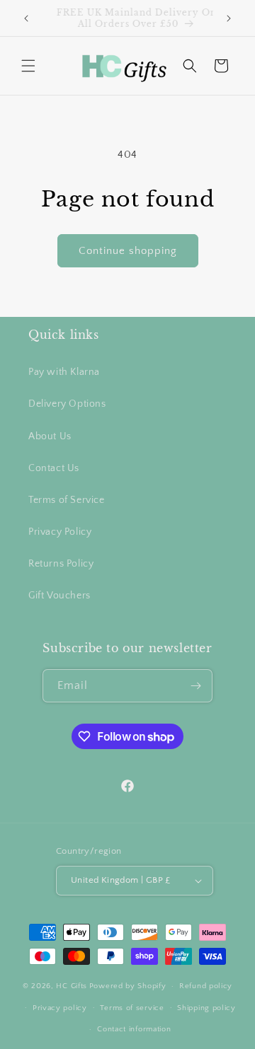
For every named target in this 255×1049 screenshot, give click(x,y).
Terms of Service (66, 500)
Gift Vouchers (59, 595)
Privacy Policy (59, 532)
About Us (50, 436)
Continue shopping (128, 251)
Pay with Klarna (64, 372)
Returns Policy (61, 563)
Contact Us (53, 468)
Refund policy (205, 986)
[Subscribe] (196, 685)
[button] (28, 65)
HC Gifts (71, 986)
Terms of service (132, 1008)
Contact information (134, 1029)
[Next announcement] (228, 18)
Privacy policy (60, 1008)
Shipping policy (206, 1008)
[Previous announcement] (26, 18)
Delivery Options (67, 404)
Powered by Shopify (127, 986)
